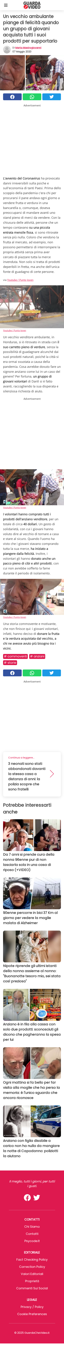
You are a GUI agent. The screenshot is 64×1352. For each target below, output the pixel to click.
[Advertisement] (32, 139)
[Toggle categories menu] (6, 5)
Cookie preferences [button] (32, 1314)
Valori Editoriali (32, 1274)
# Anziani (37, 656)
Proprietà (32, 1281)
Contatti (32, 1234)
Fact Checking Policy (32, 1259)
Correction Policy (32, 1267)
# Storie (10, 662)
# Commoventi (15, 656)
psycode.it (32, 1241)
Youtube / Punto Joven (20, 280)
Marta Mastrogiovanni (28, 47)
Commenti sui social (32, 1288)
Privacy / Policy (32, 1307)
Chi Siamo (32, 1226)
